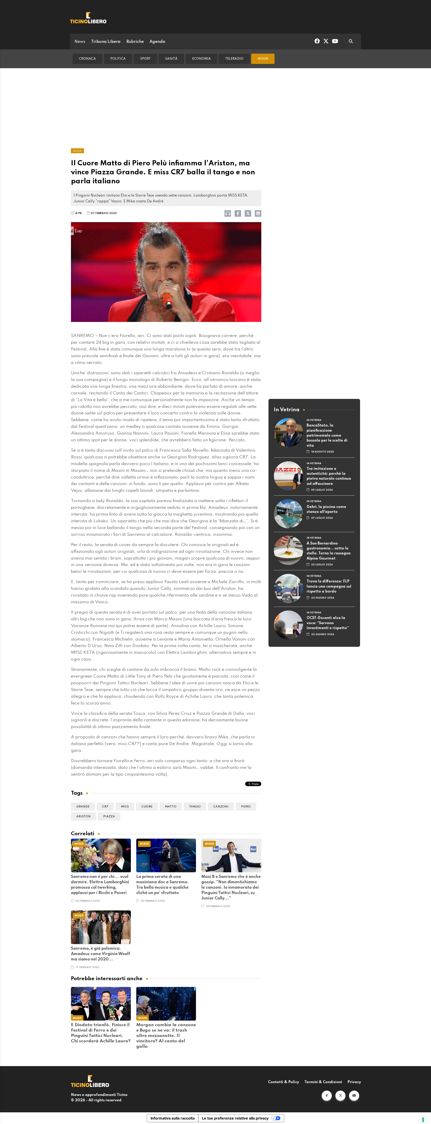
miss (125, 806)
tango (195, 806)
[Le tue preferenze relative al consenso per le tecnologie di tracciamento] (423, 1119)
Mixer (263, 58)
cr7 (105, 806)
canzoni (221, 806)
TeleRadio (234, 58)
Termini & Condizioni (323, 1082)
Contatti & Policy (283, 1082)
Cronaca (87, 58)
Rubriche (135, 42)
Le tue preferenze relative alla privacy (235, 1118)
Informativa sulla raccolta (173, 1118)
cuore (146, 806)
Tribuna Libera (106, 42)
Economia (201, 58)
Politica (118, 58)
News (80, 42)
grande (83, 806)
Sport (145, 58)
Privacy (354, 1082)
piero (246, 806)
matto (170, 806)
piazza (109, 816)
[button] (327, 1096)
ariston (83, 816)
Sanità (171, 58)
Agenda (157, 42)
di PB (78, 213)
